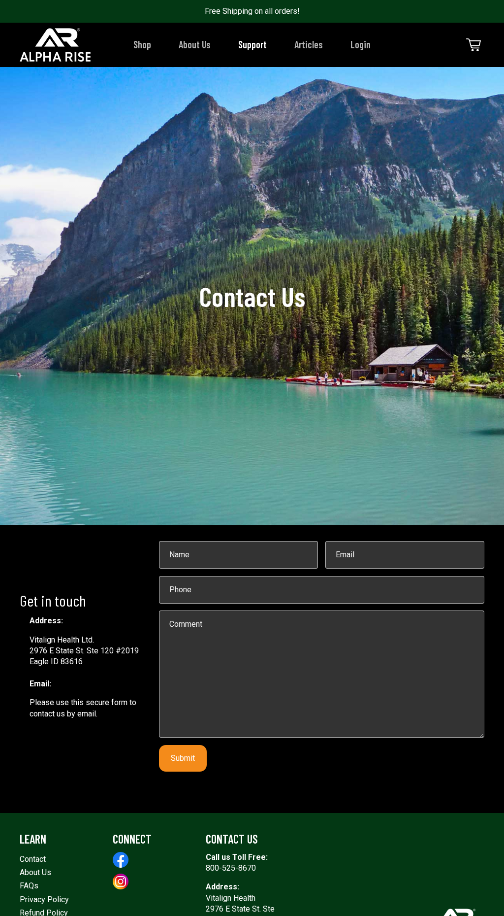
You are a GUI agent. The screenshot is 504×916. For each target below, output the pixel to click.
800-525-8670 (231, 868)
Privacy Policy (44, 899)
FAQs (29, 885)
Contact (33, 859)
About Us (35, 872)
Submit (183, 758)
